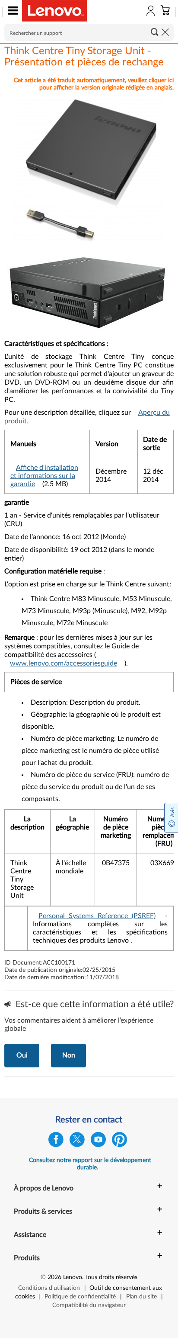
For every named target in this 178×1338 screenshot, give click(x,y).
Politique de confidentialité (80, 1297)
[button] (11, 12)
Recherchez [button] (155, 32)
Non (68, 1055)
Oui (22, 1055)
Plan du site (141, 1297)
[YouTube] (98, 1141)
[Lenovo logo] (54, 11)
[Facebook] (56, 1141)
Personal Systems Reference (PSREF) (97, 916)
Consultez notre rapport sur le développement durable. (90, 1164)
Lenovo (72, 1277)
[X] (77, 1141)
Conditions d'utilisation (49, 1288)
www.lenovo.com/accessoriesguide (63, 663)
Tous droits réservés (111, 1277)
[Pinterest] (119, 1141)
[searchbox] (89, 32)
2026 (54, 1277)
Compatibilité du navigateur (89, 1305)
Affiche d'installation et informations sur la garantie (44, 475)
